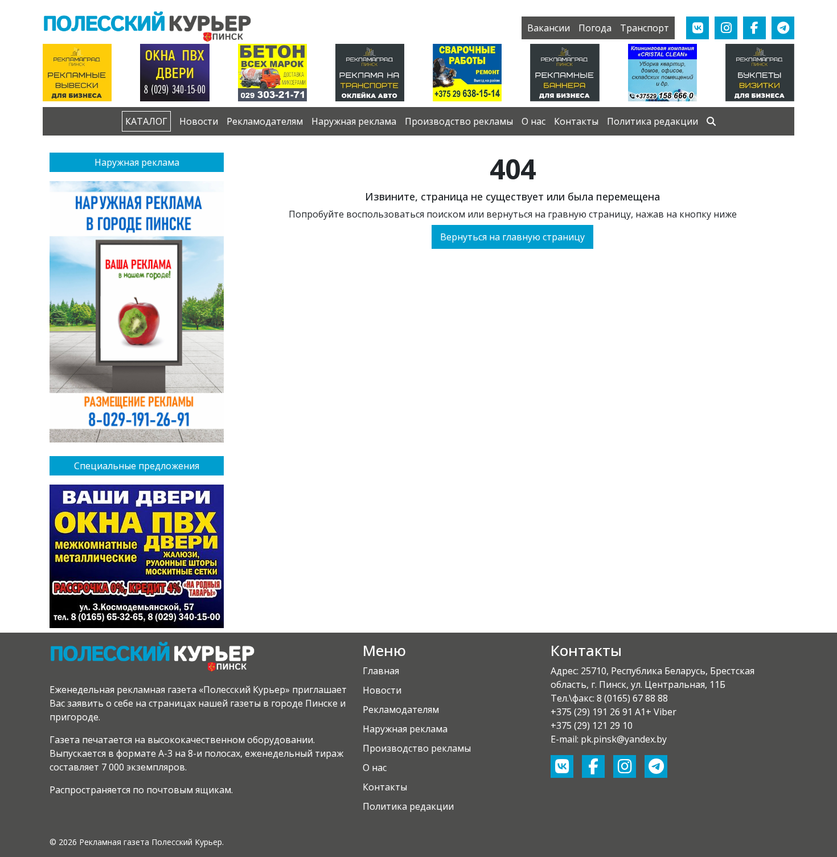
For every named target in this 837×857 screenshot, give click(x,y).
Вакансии (548, 28)
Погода (595, 28)
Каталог (146, 121)
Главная (381, 671)
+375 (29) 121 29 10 (592, 725)
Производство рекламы (459, 121)
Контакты (576, 121)
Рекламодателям (265, 121)
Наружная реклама (353, 121)
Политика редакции (652, 121)
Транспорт (644, 28)
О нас (533, 121)
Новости (198, 121)
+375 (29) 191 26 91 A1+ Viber (613, 712)
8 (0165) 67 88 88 (632, 698)
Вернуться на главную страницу (512, 237)
